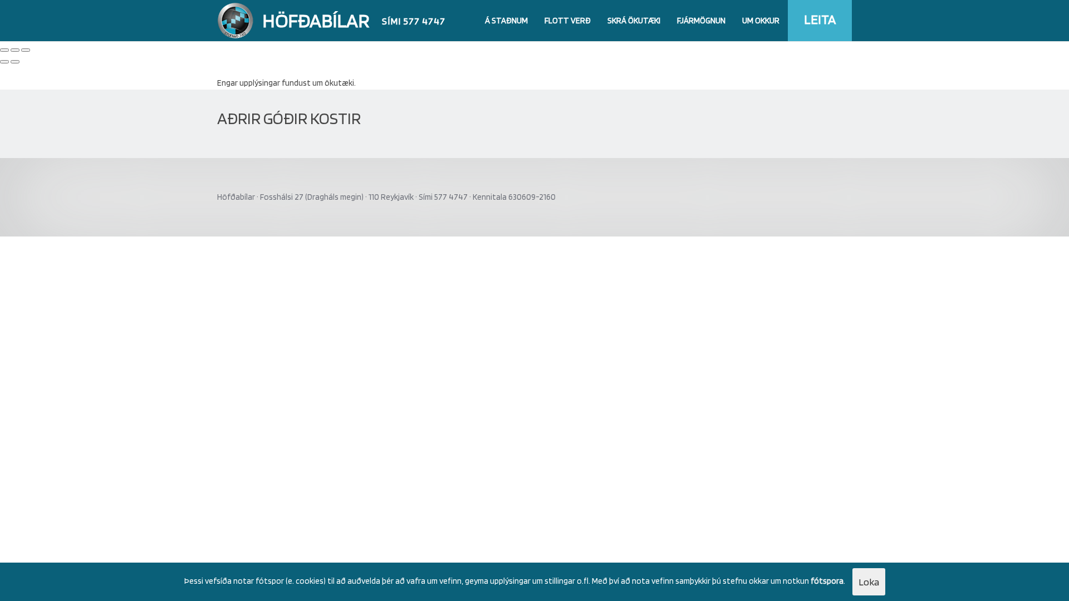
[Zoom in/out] (25, 50)
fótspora (827, 581)
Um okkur (760, 21)
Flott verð (568, 21)
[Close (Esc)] (4, 50)
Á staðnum (506, 21)
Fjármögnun (701, 21)
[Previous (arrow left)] (4, 61)
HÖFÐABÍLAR (316, 20)
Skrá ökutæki (633, 21)
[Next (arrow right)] (15, 61)
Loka (869, 582)
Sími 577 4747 (413, 21)
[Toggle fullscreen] (15, 50)
